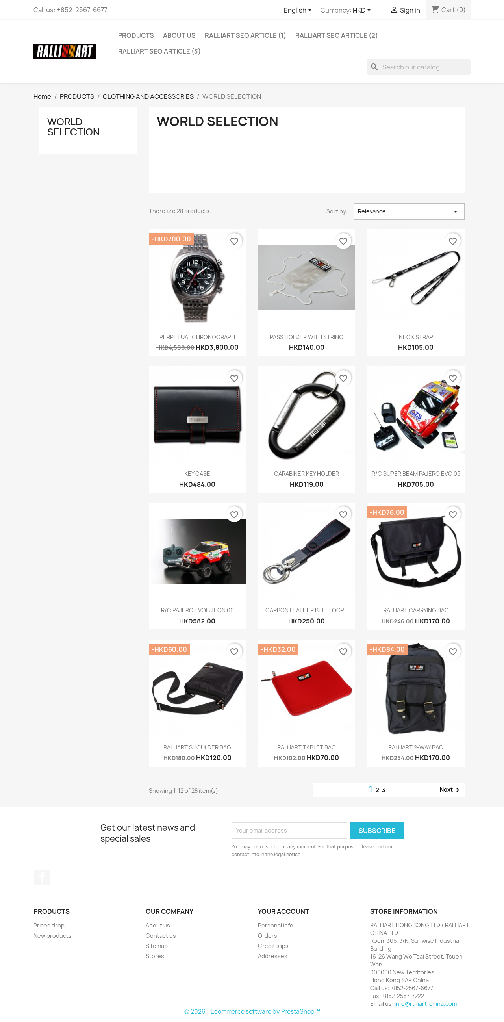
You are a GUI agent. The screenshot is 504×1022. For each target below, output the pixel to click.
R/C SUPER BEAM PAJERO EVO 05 (416, 473)
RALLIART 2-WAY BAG (415, 747)
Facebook (42, 877)
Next (451, 790)
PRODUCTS (136, 35)
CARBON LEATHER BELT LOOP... (306, 610)
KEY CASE (197, 473)
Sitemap (157, 946)
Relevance (409, 211)
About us (179, 35)
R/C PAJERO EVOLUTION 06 (197, 610)
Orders (267, 935)
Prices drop (49, 925)
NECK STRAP (416, 337)
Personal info (275, 925)
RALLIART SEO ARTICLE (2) (336, 35)
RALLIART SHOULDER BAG (197, 747)
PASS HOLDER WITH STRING (306, 337)
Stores (155, 956)
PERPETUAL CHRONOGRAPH (197, 337)
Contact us (161, 935)
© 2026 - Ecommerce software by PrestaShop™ (252, 1011)
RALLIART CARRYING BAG (416, 610)
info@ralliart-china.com (426, 1003)
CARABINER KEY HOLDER (306, 473)
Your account (283, 911)
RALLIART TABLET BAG (306, 747)
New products (52, 935)
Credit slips (273, 946)
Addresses (272, 956)
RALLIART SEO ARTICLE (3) (159, 51)
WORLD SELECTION (73, 127)
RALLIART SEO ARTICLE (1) (245, 35)
